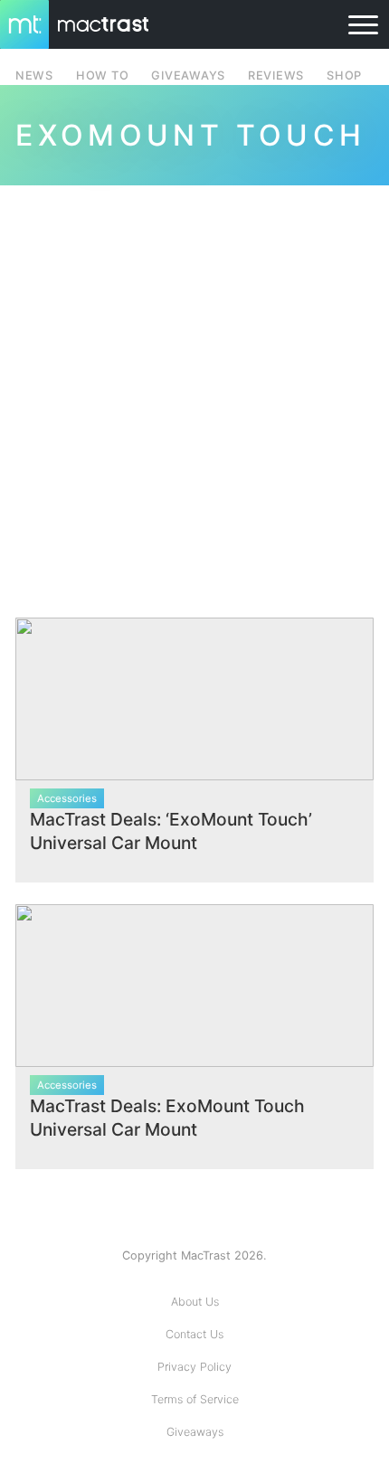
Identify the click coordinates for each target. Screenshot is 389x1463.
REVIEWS (276, 75)
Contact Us (194, 1334)
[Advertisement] (194, 390)
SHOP (344, 75)
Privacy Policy (194, 1366)
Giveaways (194, 1432)
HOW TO (102, 75)
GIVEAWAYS (188, 75)
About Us (195, 1301)
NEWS (34, 75)
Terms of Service (195, 1399)
